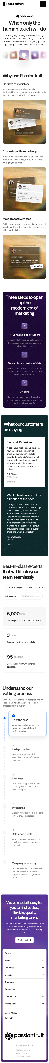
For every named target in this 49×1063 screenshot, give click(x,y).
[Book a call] (24, 940)
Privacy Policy (21, 1053)
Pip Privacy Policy (23, 1050)
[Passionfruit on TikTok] (11, 1017)
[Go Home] (13, 4)
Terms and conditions (24, 1056)
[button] (43, 4)
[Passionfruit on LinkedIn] (6, 1017)
